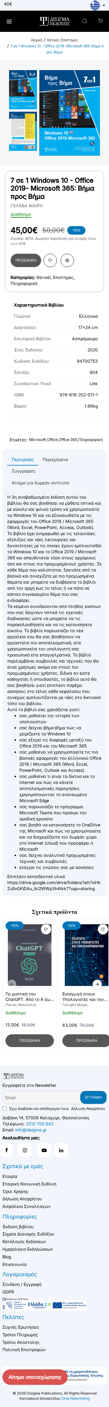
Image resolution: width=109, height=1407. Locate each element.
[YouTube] (44, 1150)
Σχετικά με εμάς (22, 1166)
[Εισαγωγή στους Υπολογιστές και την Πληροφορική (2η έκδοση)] (86, 955)
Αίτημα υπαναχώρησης (34, 1377)
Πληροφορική (24, 283)
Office (52, 439)
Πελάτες (13, 1317)
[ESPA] (46, 1305)
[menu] (8, 21)
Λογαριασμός (19, 1274)
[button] (26, 260)
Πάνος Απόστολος (21, 1004)
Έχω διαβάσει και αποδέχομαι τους (56, 1108)
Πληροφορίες (19, 1216)
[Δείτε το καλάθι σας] (100, 21)
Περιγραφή (23, 459)
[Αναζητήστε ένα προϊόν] (84, 21)
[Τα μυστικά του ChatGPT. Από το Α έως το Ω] (29, 955)
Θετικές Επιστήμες (62, 40)
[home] (36, 40)
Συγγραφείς (24, 470)
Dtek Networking (75, 1398)
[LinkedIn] (61, 1150)
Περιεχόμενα (55, 459)
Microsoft (37, 439)
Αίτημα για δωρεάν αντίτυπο (40, 482)
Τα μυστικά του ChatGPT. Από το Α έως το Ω (29, 996)
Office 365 (68, 439)
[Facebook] (6, 1150)
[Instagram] (25, 1150)
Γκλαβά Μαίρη (75, 1004)
